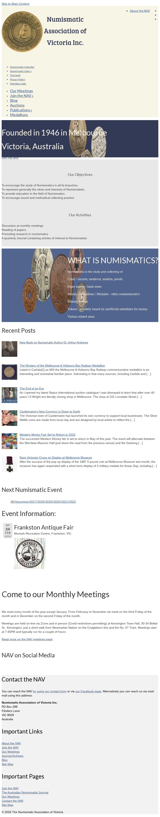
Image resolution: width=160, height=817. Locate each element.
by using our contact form (49, 691)
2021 (64, 501)
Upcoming (21, 501)
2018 (41, 501)
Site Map (7, 764)
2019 (48, 501)
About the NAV (11, 743)
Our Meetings (11, 751)
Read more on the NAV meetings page (27, 639)
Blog (5, 760)
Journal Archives (12, 755)
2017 (33, 501)
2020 (56, 501)
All (12, 501)
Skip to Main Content (15, 3)
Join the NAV (10, 747)
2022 (72, 501)
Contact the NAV (12, 800)
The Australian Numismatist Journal (25, 792)
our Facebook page (88, 691)
